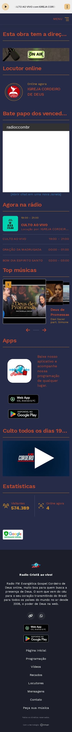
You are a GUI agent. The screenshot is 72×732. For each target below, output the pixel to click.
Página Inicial (36, 650)
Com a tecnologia (31, 725)
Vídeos (36, 666)
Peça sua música (36, 708)
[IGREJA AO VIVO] (36, 458)
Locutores (36, 683)
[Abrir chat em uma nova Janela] (36, 194)
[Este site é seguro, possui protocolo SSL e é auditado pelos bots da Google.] (13, 534)
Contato (36, 699)
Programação (36, 658)
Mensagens (35, 691)
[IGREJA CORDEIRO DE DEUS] (13, 92)
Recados (36, 675)
